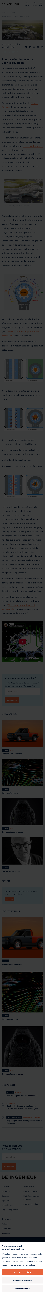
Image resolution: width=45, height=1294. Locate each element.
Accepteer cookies (22, 1272)
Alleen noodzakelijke (22, 1280)
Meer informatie (22, 1288)
